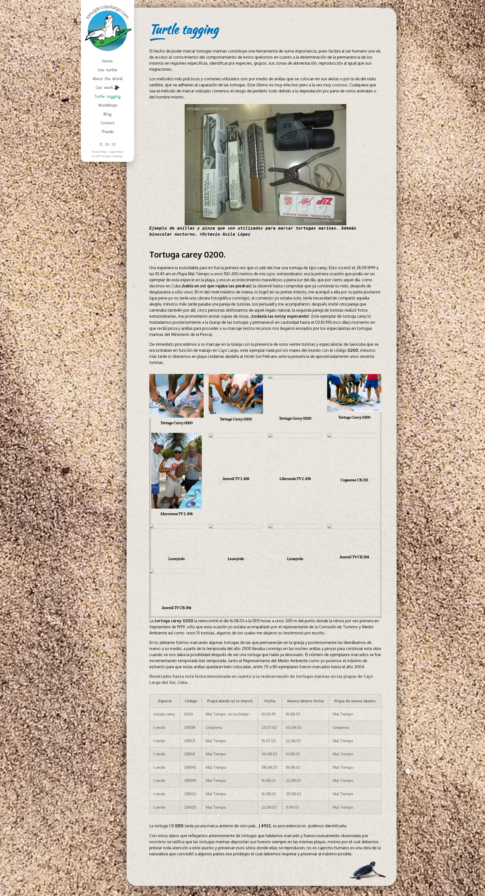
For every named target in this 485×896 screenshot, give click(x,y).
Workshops (107, 105)
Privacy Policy (99, 151)
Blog (107, 114)
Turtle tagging (107, 96)
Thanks (107, 132)
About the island (107, 79)
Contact (107, 123)
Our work (104, 87)
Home (107, 61)
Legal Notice (116, 151)
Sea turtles (107, 70)
